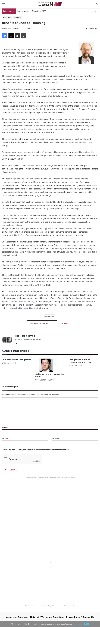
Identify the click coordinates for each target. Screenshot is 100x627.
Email (5, 439)
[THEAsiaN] (50, 4)
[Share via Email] (17, 35)
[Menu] (3, 5)
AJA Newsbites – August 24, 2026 (31, 11)
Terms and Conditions (52, 617)
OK (86, 624)
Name (5, 427)
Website (55, 439)
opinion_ (50, 316)
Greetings (23, 617)
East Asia (7, 17)
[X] (11, 35)
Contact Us (88, 617)
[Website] (16, 343)
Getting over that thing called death (49, 375)
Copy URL (65, 323)
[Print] (23, 35)
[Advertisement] (50, 498)
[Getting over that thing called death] (50, 365)
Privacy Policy (73, 617)
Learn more (78, 624)
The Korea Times (10, 28)
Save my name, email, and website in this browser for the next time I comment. (37, 450)
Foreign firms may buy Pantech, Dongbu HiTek (80, 361)
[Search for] (96, 5)
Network (34, 617)
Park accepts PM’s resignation (16, 359)
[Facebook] (4, 35)
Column (17, 17)
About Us (11, 617)
